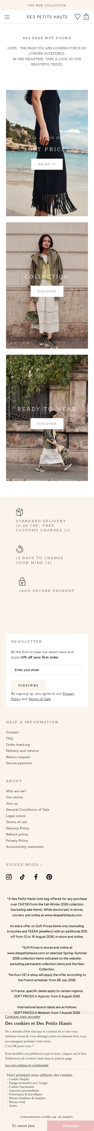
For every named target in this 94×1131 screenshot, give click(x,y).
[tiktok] (22, 877)
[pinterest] (49, 877)
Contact (12, 732)
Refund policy (17, 834)
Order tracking (18, 744)
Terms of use (16, 822)
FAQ (9, 738)
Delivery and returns (22, 751)
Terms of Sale (40, 699)
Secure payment (19, 763)
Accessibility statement (25, 847)
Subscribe (28, 685)
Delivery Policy (17, 828)
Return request (18, 757)
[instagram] (9, 877)
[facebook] (36, 877)
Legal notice (16, 816)
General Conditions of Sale (27, 809)
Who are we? (16, 791)
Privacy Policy (17, 840)
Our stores (14, 797)
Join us (12, 803)
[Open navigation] (7, 17)
